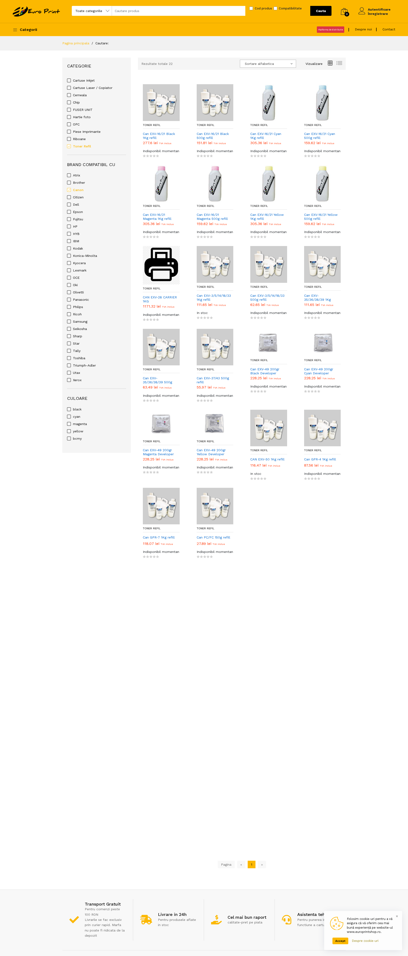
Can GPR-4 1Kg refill (320, 459)
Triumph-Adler (84, 365)
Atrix (76, 175)
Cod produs (263, 8)
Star (76, 343)
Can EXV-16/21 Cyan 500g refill (319, 136)
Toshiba (79, 358)
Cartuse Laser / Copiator (92, 88)
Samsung (80, 321)
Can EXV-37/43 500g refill (213, 380)
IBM (76, 241)
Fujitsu (78, 219)
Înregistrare (378, 14)
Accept (340, 941)
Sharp (77, 336)
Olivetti (78, 292)
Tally (77, 351)
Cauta (321, 11)
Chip (76, 102)
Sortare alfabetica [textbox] (259, 64)
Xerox (77, 380)
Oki (75, 285)
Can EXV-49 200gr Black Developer (264, 371)
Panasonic (81, 299)
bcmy (77, 438)
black (77, 409)
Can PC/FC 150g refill (213, 537)
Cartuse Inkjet (84, 80)
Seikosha (80, 329)
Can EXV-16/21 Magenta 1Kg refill (157, 217)
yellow (78, 431)
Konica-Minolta (85, 256)
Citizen (78, 197)
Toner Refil (82, 146)
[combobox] (268, 64)
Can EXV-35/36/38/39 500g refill (157, 380)
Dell (76, 204)
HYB (76, 234)
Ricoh (77, 314)
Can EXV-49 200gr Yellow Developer (211, 452)
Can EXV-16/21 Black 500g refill (213, 136)
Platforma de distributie (330, 30)
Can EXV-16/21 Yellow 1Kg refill (267, 217)
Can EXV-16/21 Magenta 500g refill (212, 217)
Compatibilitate (290, 8)
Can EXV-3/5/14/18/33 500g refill (267, 297)
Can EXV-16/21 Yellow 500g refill (321, 217)
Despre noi (363, 29)
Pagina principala (75, 43)
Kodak (78, 248)
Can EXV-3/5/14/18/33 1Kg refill (214, 297)
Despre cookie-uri (365, 941)
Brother (79, 182)
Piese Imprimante (87, 132)
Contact (388, 29)
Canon (78, 190)
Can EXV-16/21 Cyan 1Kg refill (265, 136)
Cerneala (80, 95)
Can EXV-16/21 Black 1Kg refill (159, 136)
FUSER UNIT (83, 110)
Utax (76, 373)
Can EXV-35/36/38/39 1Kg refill (317, 298)
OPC (76, 124)
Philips (78, 307)
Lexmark (79, 270)
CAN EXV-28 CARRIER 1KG (160, 299)
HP (75, 226)
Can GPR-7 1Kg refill (159, 537)
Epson (78, 212)
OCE (76, 278)
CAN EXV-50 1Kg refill (267, 459)
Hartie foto (82, 117)
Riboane (79, 139)
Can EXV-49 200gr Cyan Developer (318, 371)
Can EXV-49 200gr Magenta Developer (158, 452)
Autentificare (379, 9)
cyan (76, 416)
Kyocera (79, 263)
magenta (80, 424)
